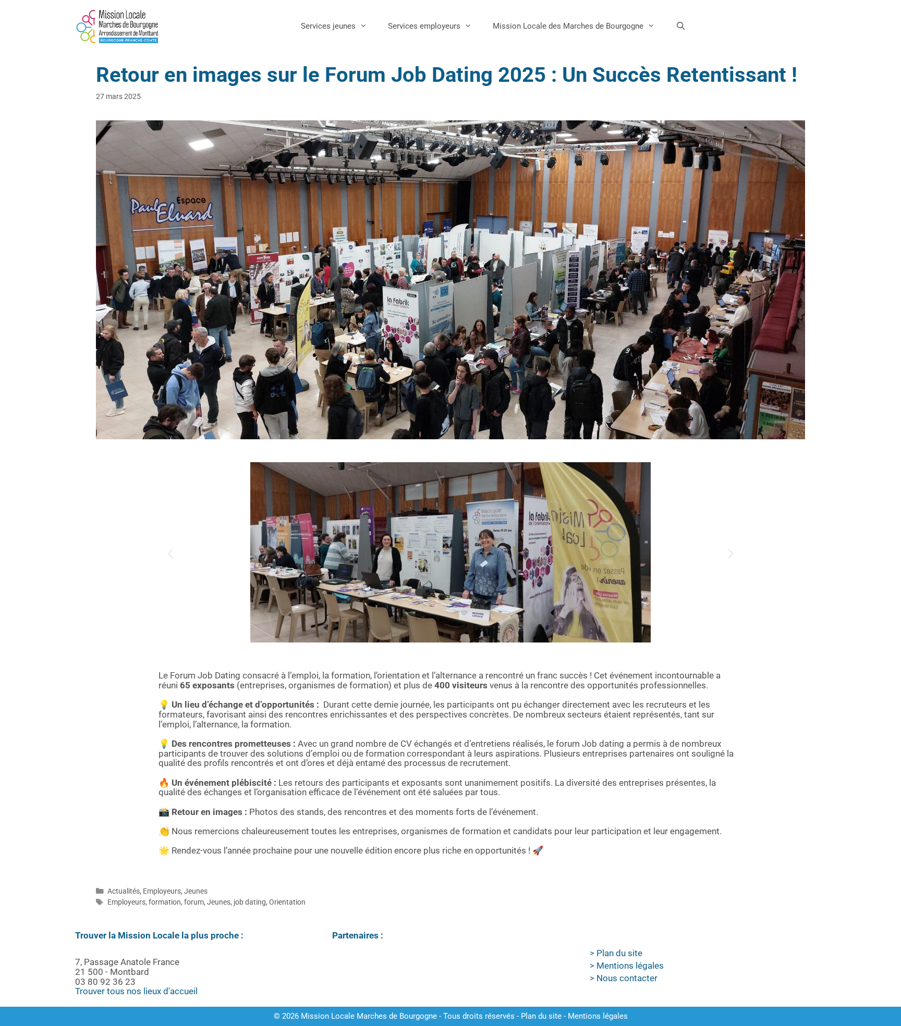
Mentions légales (598, 1016)
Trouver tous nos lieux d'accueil (136, 991)
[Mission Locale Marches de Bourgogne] (117, 26)
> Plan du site (616, 953)
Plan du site (541, 1016)
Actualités (123, 891)
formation (165, 902)
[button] (170, 553)
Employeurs (162, 891)
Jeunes (196, 891)
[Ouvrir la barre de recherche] (680, 26)
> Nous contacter (624, 978)
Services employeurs (424, 26)
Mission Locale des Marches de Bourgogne (568, 26)
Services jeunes (328, 26)
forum (194, 902)
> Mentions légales (627, 965)
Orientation (287, 902)
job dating (250, 902)
